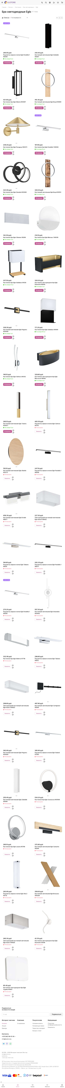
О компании (21, 1023)
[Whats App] (10, 1043)
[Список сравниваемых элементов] (54, 2)
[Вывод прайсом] (62, 18)
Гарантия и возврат (38, 1028)
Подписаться (56, 1014)
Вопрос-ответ (36, 1031)
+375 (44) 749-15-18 (8, 1036)
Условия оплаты (37, 1023)
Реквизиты (51, 1027)
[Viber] (7, 1043)
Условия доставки (38, 1026)
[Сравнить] (13, 64)
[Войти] (50, 2)
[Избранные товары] (58, 2)
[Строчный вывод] (59, 18)
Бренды (4, 1028)
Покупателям (37, 1020)
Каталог (4, 1023)
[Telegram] (3, 1043)
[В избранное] (13, 62)
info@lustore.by (6, 1039)
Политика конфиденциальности (55, 1024)
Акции (4, 1026)
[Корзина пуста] (62, 2)
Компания (20, 1020)
